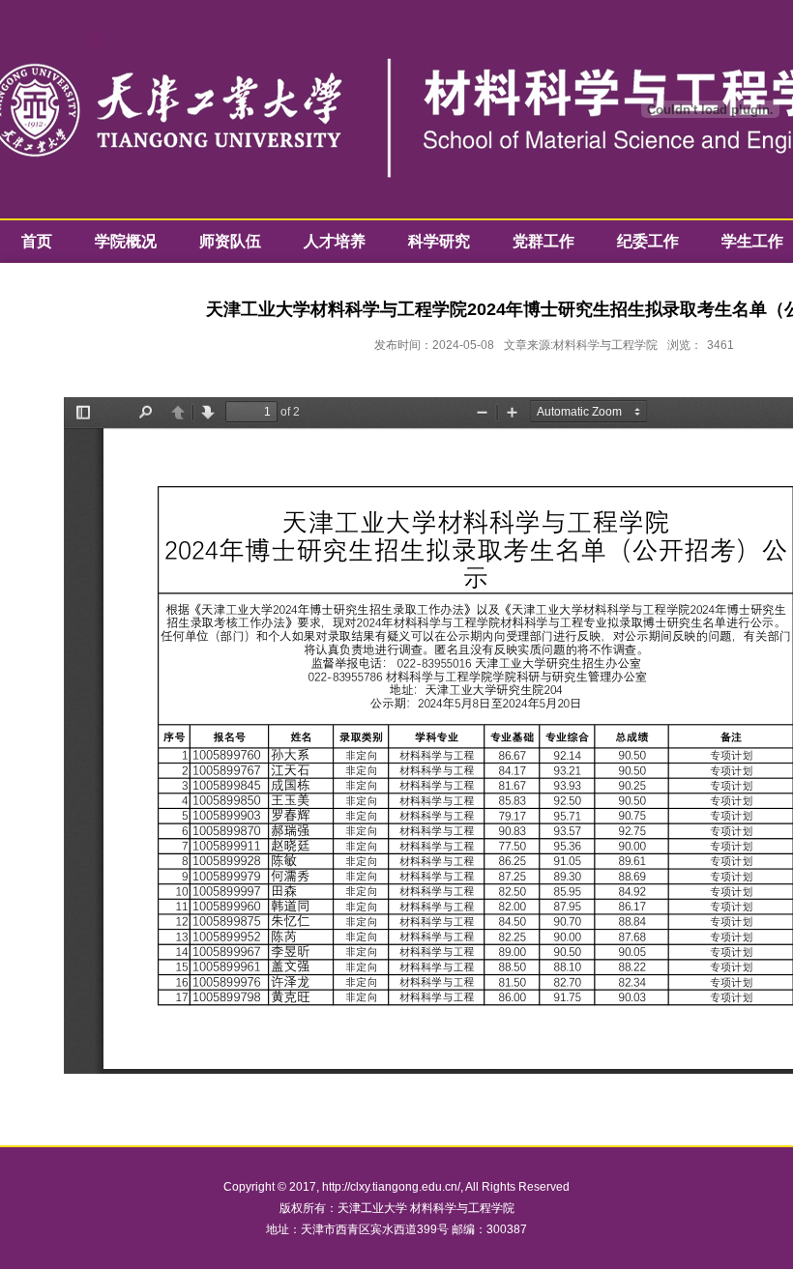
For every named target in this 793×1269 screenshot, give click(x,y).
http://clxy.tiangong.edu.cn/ (391, 1187)
